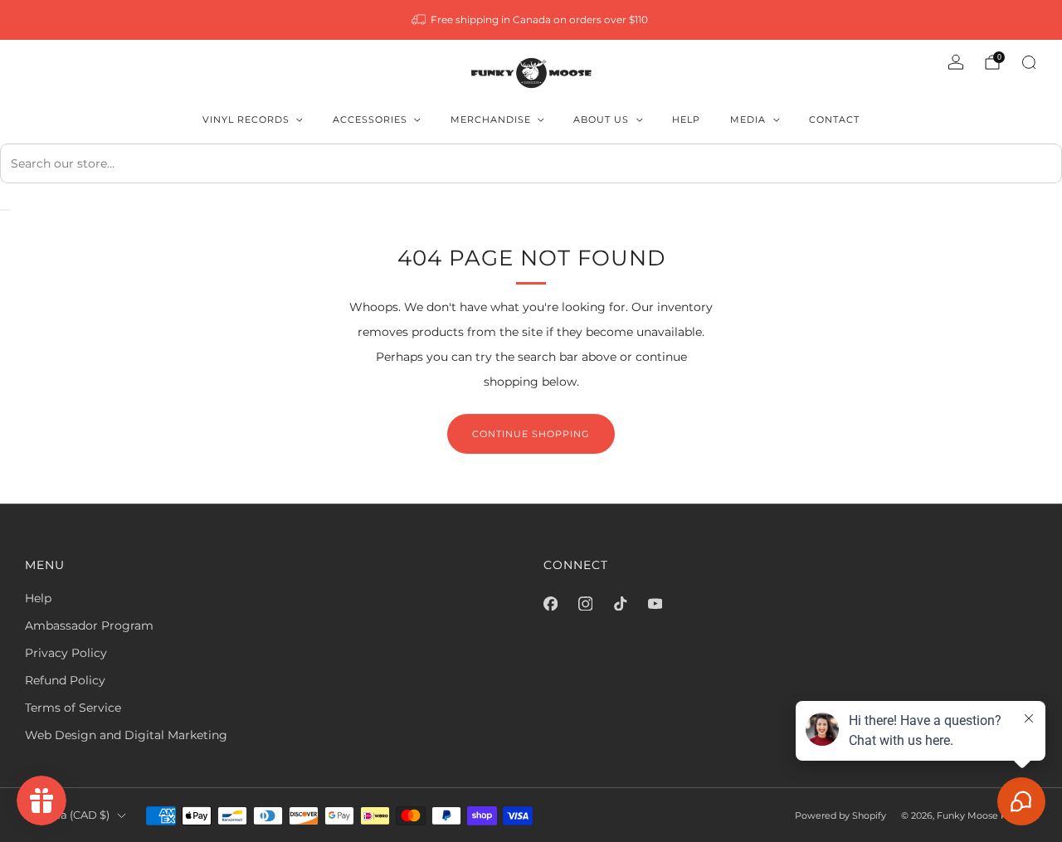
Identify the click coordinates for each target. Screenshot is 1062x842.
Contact (834, 119)
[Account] (956, 62)
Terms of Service (73, 707)
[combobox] (531, 163)
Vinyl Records (246, 119)
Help (686, 119)
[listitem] (531, 20)
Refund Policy (65, 680)
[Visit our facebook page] (550, 603)
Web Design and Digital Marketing (126, 735)
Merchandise (491, 119)
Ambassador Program (89, 625)
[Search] (1029, 62)
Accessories (370, 119)
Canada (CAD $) (67, 815)
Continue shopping (531, 434)
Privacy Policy (66, 652)
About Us (601, 119)
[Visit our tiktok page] (619, 603)
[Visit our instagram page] (585, 603)
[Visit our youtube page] (654, 603)
